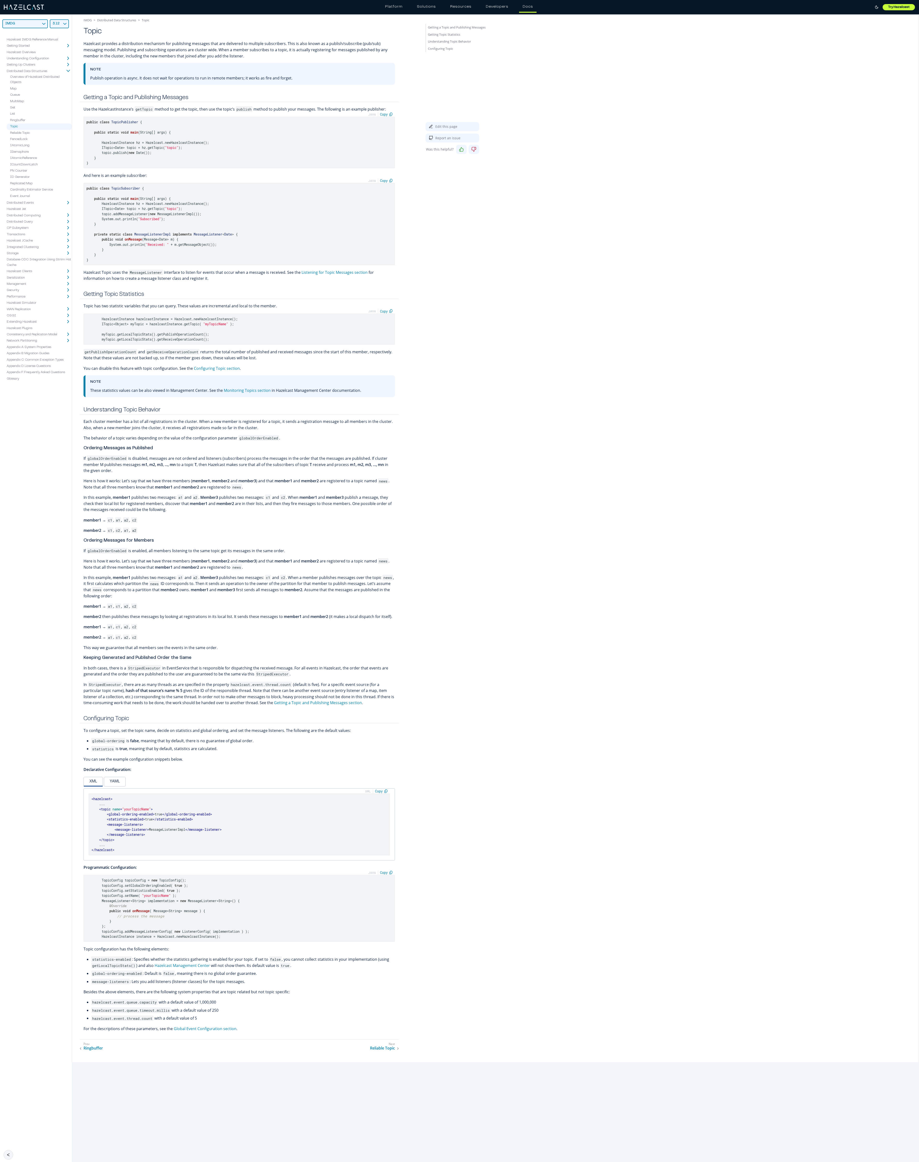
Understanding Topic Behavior (449, 41)
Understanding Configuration (28, 58)
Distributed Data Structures (27, 71)
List (12, 113)
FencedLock (19, 139)
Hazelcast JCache (20, 240)
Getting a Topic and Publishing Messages (457, 27)
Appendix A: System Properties (29, 347)
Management (16, 284)
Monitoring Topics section (247, 390)
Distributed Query (20, 221)
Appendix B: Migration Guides (28, 353)
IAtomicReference (23, 158)
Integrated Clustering (23, 247)
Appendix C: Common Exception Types (35, 359)
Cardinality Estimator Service (31, 189)
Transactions (16, 234)
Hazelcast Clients (19, 271)
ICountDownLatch (24, 164)
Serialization (16, 277)
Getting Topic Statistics (444, 34)
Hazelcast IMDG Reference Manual (32, 39)
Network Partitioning (22, 340)
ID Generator (20, 177)
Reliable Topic (20, 132)
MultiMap (17, 101)
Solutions (426, 6)
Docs (528, 6)
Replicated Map (21, 183)
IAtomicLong (19, 145)
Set (12, 107)
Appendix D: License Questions (29, 366)
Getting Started (18, 46)
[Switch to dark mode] (876, 7)
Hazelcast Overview (21, 52)
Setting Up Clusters (21, 64)
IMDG (88, 20)
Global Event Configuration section (205, 1028)
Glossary (13, 378)
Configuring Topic (440, 48)
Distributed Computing (24, 215)
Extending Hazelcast (22, 321)
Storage (12, 253)
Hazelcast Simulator (21, 303)
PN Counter (18, 170)
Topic (14, 126)
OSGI (11, 315)
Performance (16, 296)
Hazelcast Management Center (182, 965)
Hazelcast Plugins (19, 328)
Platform (394, 6)
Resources (460, 6)
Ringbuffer (17, 120)
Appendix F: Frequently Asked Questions (36, 372)
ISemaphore (19, 152)
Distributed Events (20, 203)
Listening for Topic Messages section (335, 272)
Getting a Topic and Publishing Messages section (318, 702)
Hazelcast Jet (16, 209)
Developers (497, 6)
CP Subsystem (18, 228)
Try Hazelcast (899, 7)
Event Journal (20, 196)
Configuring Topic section (217, 368)
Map (13, 88)
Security (13, 290)
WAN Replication (19, 309)
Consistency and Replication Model (32, 334)
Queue (15, 95)
